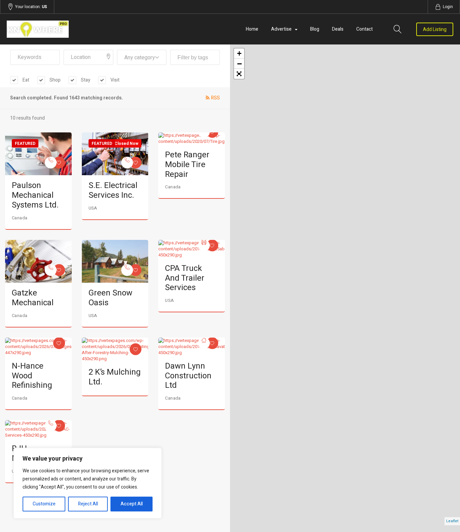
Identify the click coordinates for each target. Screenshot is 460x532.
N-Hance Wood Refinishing (32, 376)
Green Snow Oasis (110, 298)
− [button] (239, 63)
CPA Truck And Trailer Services (184, 278)
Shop (54, 80)
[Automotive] (204, 245)
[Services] (51, 162)
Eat (25, 80)
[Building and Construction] (204, 343)
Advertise (281, 29)
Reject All (88, 503)
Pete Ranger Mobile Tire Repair (187, 164)
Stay (85, 80)
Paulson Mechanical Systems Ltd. (35, 195)
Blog (314, 29)
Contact (364, 29)
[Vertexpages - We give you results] (74, 29)
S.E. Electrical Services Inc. (113, 190)
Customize (44, 503)
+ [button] (239, 53)
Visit (114, 80)
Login (448, 7)
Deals (337, 29)
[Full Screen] (239, 74)
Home (252, 29)
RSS (215, 97)
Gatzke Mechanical (33, 298)
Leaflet (452, 521)
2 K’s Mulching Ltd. (115, 377)
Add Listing (435, 29)
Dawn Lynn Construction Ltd (188, 376)
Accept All (132, 503)
